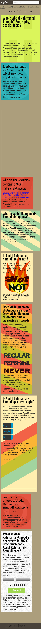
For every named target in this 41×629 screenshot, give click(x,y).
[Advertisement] (17, 142)
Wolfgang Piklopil (23, 197)
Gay (5, 425)
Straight (6, 431)
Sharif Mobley (14, 195)
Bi (4, 437)
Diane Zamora (9, 193)
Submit (17, 590)
